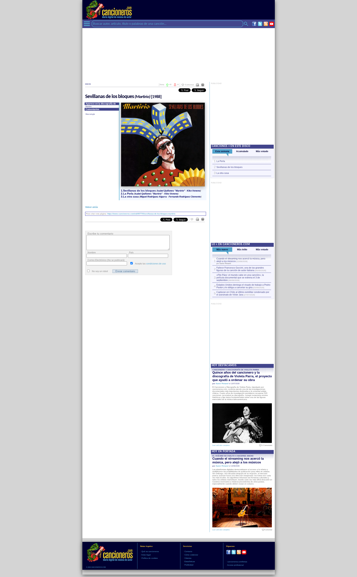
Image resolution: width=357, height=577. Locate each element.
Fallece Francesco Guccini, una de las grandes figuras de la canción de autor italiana (240, 269)
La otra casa (222, 173)
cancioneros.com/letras (237, 562)
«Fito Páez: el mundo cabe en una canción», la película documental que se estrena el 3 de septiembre (240, 278)
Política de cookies (149, 558)
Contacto (188, 551)
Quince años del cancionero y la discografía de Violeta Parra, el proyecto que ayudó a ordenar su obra (242, 376)
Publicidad (188, 565)
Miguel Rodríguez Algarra (153, 196)
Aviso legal (146, 555)
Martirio (89, 106)
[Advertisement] (178, 54)
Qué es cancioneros (150, 551)
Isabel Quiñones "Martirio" (171, 190)
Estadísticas (189, 561)
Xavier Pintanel (222, 384)
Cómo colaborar (191, 555)
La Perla (220, 161)
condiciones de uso (156, 263)
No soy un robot (100, 271)
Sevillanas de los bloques (229, 167)
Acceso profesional (235, 565)
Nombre (92, 252)
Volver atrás (91, 207)
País (131, 252)
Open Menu (86, 24)
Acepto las (150, 263)
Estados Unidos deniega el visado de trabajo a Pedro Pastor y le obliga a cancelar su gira (243, 286)
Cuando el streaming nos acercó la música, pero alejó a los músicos (238, 460)
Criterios (187, 558)
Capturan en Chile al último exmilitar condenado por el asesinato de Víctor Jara (242, 293)
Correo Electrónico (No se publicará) (106, 260)
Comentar (189, 85)
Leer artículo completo (221, 445)
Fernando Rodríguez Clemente (185, 196)
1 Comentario (266, 445)
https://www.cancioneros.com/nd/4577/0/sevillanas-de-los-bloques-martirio (141, 214)
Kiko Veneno (193, 190)
